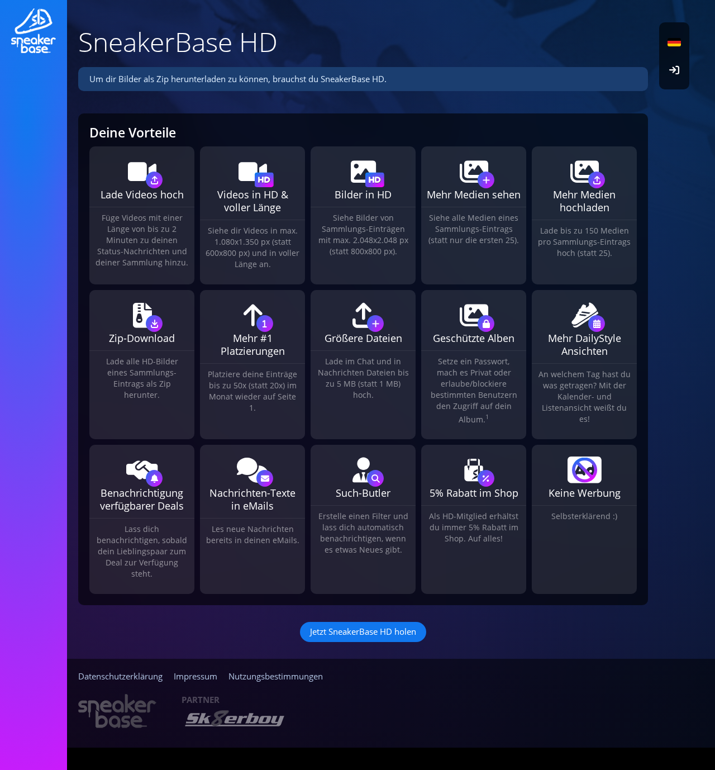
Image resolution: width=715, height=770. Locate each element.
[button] (674, 42)
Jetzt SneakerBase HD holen (363, 631)
